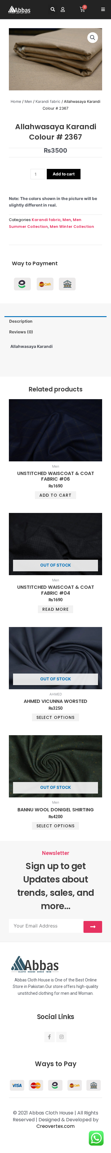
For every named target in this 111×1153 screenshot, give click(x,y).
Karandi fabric (48, 101)
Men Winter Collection (72, 226)
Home (16, 101)
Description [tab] (21, 321)
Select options (55, 717)
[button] (53, 10)
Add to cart (64, 174)
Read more (55, 609)
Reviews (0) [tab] (21, 332)
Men (28, 101)
